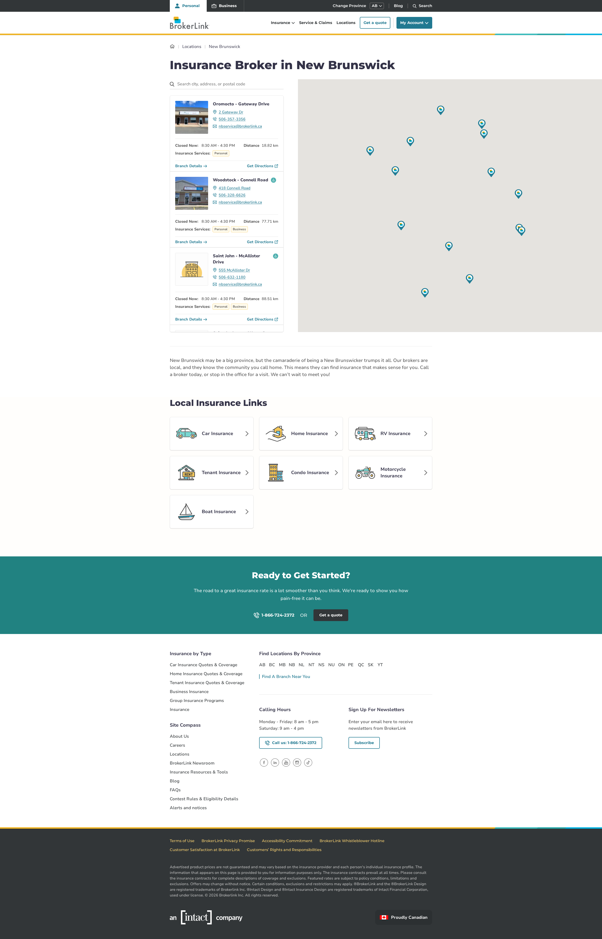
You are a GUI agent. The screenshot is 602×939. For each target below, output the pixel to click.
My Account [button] (412, 22)
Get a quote (375, 22)
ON (341, 664)
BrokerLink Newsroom (192, 763)
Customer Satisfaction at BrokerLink (205, 850)
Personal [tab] (191, 6)
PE (350, 664)
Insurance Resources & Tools (199, 772)
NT (311, 664)
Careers (177, 745)
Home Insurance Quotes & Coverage (206, 674)
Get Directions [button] (260, 166)
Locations (346, 22)
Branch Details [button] (188, 166)
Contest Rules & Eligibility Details (204, 799)
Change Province (349, 6)
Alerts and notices (188, 808)
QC (361, 664)
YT (380, 664)
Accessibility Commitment (287, 841)
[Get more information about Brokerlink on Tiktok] (308, 762)
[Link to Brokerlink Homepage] (172, 46)
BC (272, 664)
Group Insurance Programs (197, 700)
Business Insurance (189, 691)
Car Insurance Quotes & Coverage (203, 665)
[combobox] (227, 84)
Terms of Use (182, 841)
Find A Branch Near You (286, 676)
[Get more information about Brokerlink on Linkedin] (275, 762)
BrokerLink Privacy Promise (228, 841)
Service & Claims (315, 22)
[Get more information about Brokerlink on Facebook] (264, 762)
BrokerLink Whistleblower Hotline (352, 841)
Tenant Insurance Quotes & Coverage (207, 682)
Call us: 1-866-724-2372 (294, 743)
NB (292, 664)
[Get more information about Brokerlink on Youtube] (286, 762)
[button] (377, 6)
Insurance (179, 709)
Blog (398, 6)
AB (262, 664)
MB (282, 664)
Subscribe (364, 743)
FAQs (175, 790)
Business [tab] (228, 6)
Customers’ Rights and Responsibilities (284, 850)
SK (370, 664)
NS (321, 664)
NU (331, 664)
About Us (179, 736)
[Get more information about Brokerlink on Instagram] (297, 762)
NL (301, 664)
